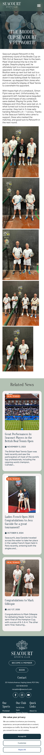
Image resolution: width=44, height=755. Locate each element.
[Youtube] (28, 695)
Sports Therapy (22, 713)
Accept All (22, 736)
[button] (39, 5)
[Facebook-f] (15, 695)
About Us (33, 711)
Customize (22, 743)
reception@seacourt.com (22, 689)
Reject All (22, 750)
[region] (22, 734)
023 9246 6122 (22, 686)
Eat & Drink (20, 707)
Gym (18, 710)
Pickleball (6, 711)
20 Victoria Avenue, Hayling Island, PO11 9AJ (22, 682)
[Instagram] (22, 695)
